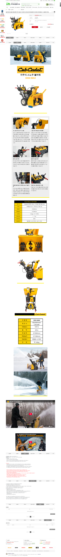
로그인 (44, 0)
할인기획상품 (29, 7)
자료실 (52, 7)
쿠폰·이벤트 (11, 0)
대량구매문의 (18, 0)
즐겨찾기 (41, 0)
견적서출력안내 (47, 7)
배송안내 (25, 37)
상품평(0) (40, 37)
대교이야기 (41, 7)
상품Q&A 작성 (52, 529)
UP (37, 21)
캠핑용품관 (23, 7)
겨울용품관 (18, 7)
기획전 (7, 0)
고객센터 (49, 0)
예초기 (26, 5)
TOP (53, 37)
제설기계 (22, 9)
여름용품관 (13, 7)
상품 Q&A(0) (47, 37)
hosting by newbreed (25, 555)
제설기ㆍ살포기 (10, 9)
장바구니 (53, 0)
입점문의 (14, 0)
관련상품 (10, 37)
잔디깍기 (28, 5)
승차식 (31, 5)
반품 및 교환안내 (33, 37)
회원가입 (46, 0)
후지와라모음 (35, 7)
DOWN (35, 21)
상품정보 (17, 37)
